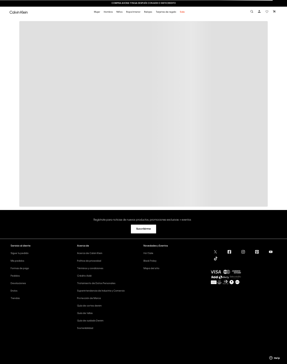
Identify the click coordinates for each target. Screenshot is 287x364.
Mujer (97, 12)
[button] (252, 12)
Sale (182, 12)
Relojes (148, 12)
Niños (119, 12)
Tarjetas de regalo (166, 12)
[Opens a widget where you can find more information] (274, 358)
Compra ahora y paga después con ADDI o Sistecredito (143, 3)
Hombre (108, 12)
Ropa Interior (133, 12)
